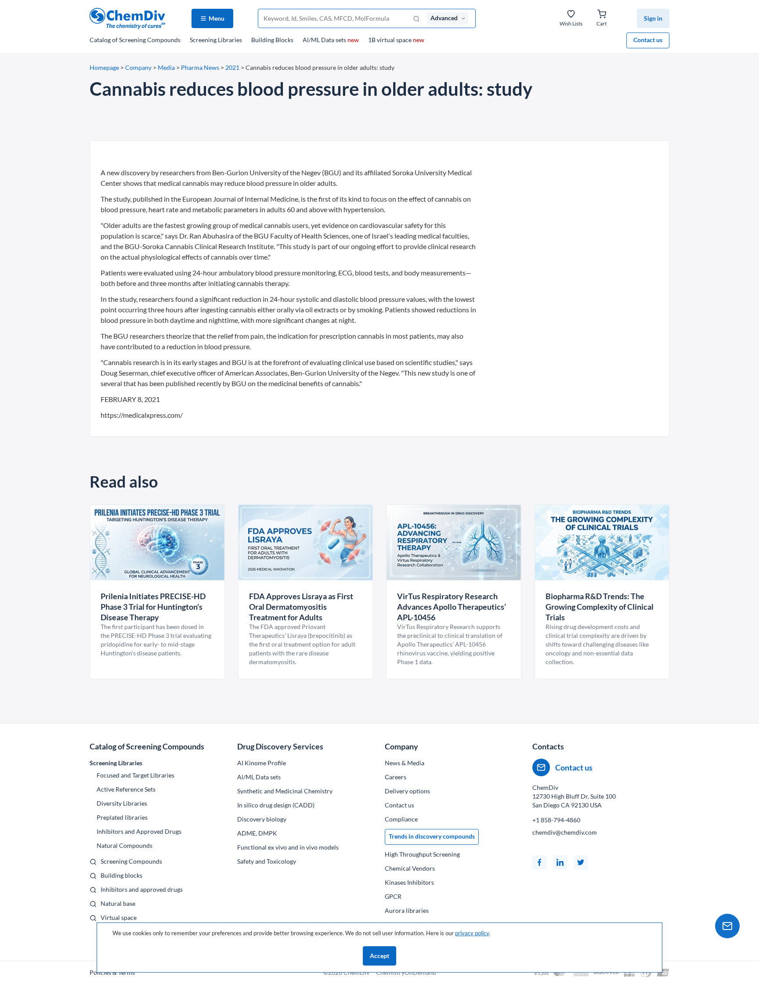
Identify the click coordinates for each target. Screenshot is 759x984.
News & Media (404, 763)
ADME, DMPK (257, 833)
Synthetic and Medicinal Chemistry (285, 791)
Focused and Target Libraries (135, 775)
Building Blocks (272, 39)
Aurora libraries (407, 910)
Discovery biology (261, 819)
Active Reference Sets (126, 789)
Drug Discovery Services (280, 746)
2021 (232, 67)
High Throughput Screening (422, 854)
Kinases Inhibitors (409, 882)
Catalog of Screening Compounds (147, 746)
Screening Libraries (216, 39)
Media (166, 67)
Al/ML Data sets (331, 39)
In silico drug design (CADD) (275, 805)
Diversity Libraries (122, 803)
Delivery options (407, 791)
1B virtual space (396, 39)
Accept (379, 955)
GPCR (393, 896)
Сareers (395, 777)
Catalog (135, 39)
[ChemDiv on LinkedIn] (560, 862)
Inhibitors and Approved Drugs (139, 831)
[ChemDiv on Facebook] (539, 862)
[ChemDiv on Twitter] (581, 862)
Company (138, 67)
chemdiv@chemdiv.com (564, 832)
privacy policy (472, 933)
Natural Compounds (124, 845)
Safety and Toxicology (266, 861)
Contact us (647, 39)
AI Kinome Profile (261, 763)
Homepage (104, 67)
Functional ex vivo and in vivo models (288, 847)
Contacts (548, 746)
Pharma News (200, 67)
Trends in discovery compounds (432, 836)
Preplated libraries (122, 817)
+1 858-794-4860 (556, 820)
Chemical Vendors (410, 868)
